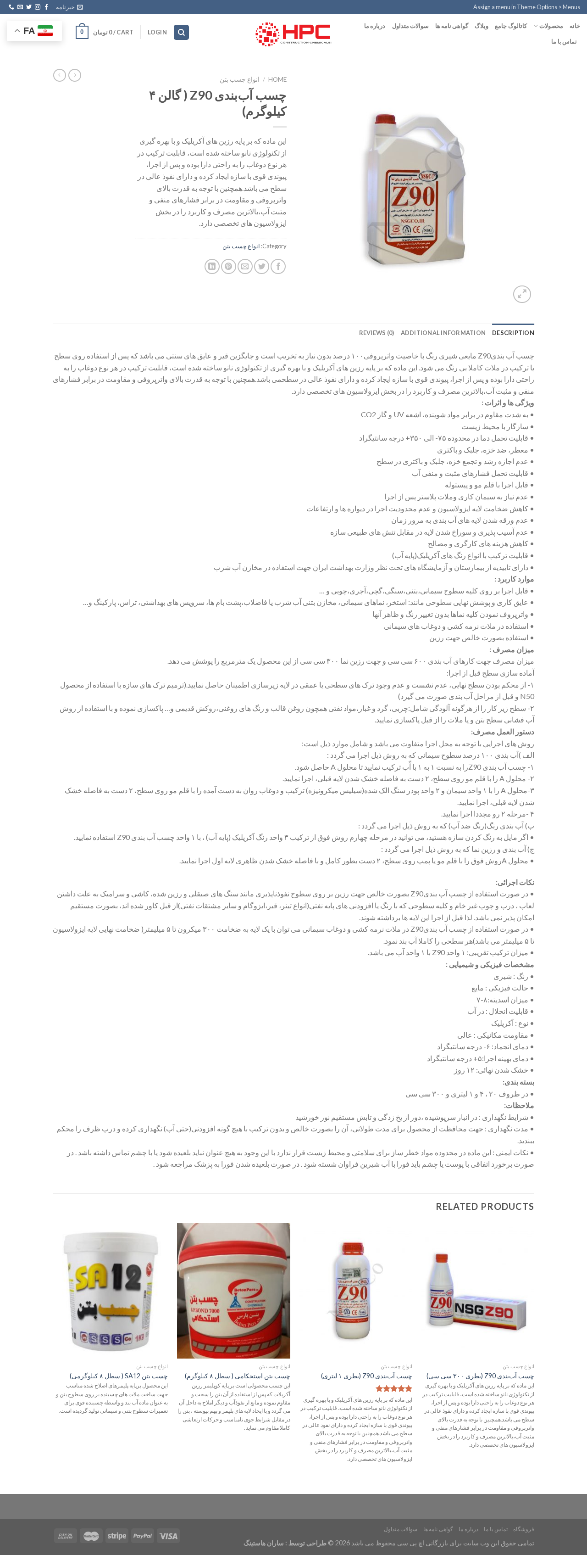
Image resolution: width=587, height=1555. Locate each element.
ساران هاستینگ (264, 1543)
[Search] (181, 32)
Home (277, 79)
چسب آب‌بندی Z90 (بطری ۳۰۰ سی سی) (480, 1376)
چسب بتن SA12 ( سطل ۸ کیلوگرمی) (119, 1376)
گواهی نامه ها (452, 25)
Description (513, 332)
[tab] (513, 333)
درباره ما (374, 25)
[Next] (55, 1352)
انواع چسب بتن (240, 79)
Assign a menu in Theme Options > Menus (526, 7)
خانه (575, 25)
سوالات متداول (410, 25)
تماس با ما (564, 41)
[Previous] (534, 1352)
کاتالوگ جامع (510, 25)
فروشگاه (523, 1529)
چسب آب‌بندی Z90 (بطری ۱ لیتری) (366, 1376)
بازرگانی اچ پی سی (422, 1543)
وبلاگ (481, 25)
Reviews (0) (376, 332)
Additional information (443, 332)
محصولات (551, 25)
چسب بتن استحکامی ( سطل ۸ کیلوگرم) (237, 1376)
